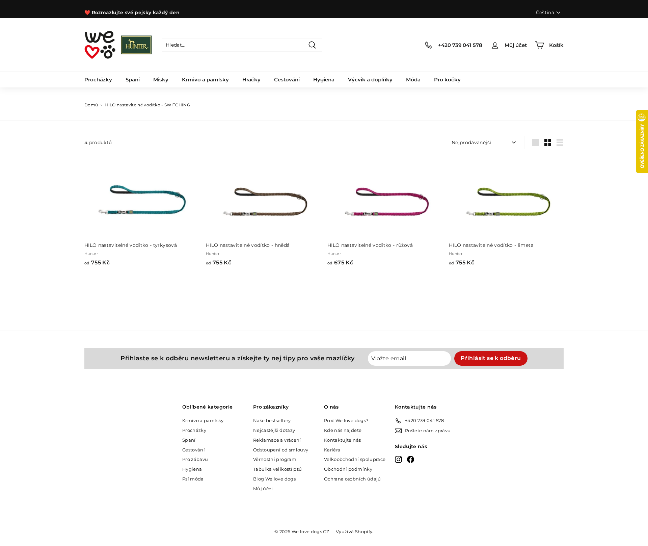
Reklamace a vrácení (277, 440)
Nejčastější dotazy (274, 430)
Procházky (98, 79)
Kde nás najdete (342, 430)
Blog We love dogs (274, 479)
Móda (413, 79)
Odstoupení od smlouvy (280, 449)
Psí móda (193, 479)
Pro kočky (447, 79)
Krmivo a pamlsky (205, 79)
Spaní (133, 79)
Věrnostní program (274, 459)
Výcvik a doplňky (370, 79)
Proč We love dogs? (346, 420)
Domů (91, 104)
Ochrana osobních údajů (352, 479)
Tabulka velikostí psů (277, 469)
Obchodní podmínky (348, 469)
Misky (160, 79)
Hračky (251, 79)
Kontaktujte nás (342, 440)
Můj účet (263, 488)
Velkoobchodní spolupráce (354, 459)
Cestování (287, 79)
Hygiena (323, 79)
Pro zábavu (195, 459)
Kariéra (332, 449)
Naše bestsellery (272, 420)
